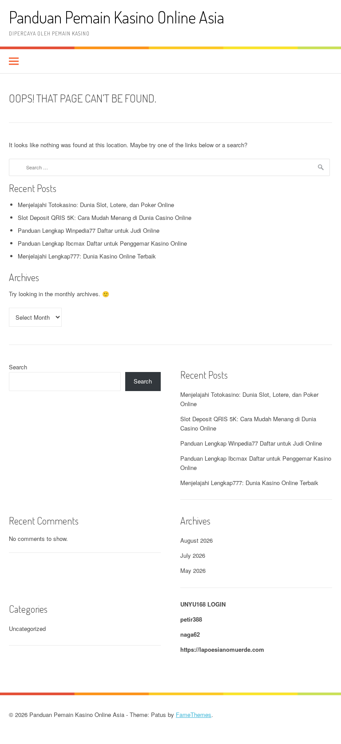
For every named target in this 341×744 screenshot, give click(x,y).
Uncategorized (27, 628)
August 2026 (196, 540)
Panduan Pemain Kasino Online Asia (116, 17)
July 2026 (192, 555)
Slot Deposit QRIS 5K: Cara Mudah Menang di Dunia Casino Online (104, 217)
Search (18, 367)
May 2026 (193, 570)
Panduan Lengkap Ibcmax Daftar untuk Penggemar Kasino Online (102, 243)
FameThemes (193, 714)
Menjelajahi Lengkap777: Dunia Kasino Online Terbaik (87, 256)
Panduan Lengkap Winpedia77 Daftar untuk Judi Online (88, 230)
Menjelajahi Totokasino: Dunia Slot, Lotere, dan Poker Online (96, 204)
